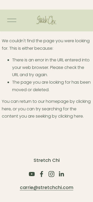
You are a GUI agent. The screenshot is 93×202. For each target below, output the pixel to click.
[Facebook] (41, 174)
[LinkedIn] (61, 174)
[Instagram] (51, 174)
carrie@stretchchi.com (46, 187)
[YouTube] (32, 174)
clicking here (70, 116)
